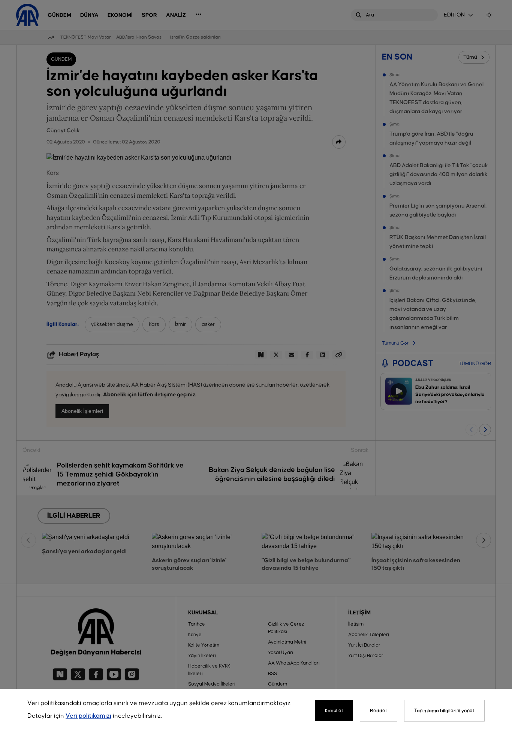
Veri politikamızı (88, 716)
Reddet (378, 710)
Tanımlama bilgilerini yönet (444, 710)
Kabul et (334, 710)
